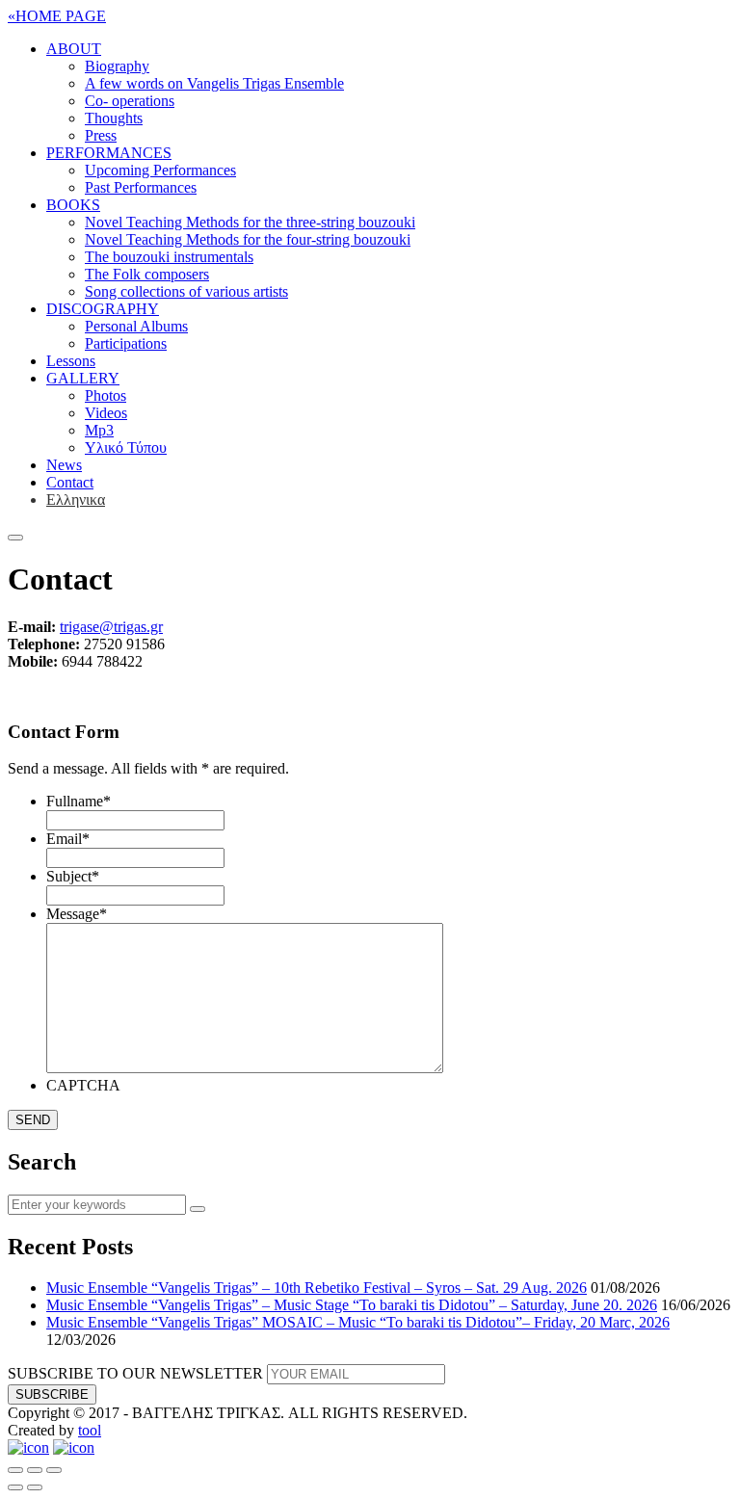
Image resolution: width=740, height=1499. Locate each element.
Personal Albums (136, 326)
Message (76, 914)
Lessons (70, 361)
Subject (72, 876)
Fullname (78, 801)
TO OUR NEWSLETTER (135, 1373)
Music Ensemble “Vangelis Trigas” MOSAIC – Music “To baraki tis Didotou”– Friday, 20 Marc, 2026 (358, 1322)
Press (101, 135)
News (64, 465)
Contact (69, 482)
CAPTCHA (83, 1085)
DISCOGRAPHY (102, 309)
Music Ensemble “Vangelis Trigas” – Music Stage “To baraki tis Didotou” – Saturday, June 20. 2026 (351, 1305)
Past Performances (141, 187)
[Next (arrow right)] (34, 1487)
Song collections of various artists (186, 291)
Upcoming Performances (160, 170)
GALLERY (82, 378)
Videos (106, 413)
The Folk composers (147, 274)
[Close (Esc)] (15, 1470)
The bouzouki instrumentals (169, 257)
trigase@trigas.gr (111, 626)
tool (89, 1430)
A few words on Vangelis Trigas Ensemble (214, 83)
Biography (117, 66)
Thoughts (114, 118)
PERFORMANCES (109, 153)
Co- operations (129, 100)
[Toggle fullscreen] (34, 1470)
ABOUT (73, 48)
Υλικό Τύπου (126, 447)
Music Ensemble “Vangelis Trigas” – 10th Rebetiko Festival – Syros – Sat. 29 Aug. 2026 (316, 1287)
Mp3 (99, 430)
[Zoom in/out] (54, 1470)
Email (68, 838)
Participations (126, 343)
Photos (105, 395)
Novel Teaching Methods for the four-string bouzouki (247, 239)
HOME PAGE (57, 16)
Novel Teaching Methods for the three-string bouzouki (250, 222)
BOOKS (73, 205)
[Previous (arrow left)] (15, 1487)
